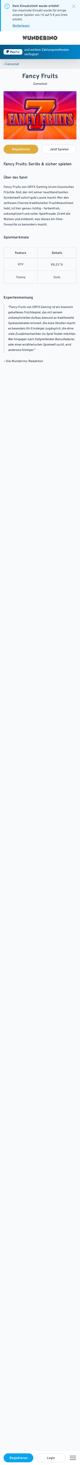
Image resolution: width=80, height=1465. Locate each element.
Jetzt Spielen (59, 149)
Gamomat (11, 64)
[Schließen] (73, 6)
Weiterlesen (21, 25)
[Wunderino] (40, 38)
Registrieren (19, 1458)
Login (51, 1458)
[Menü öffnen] (73, 1457)
